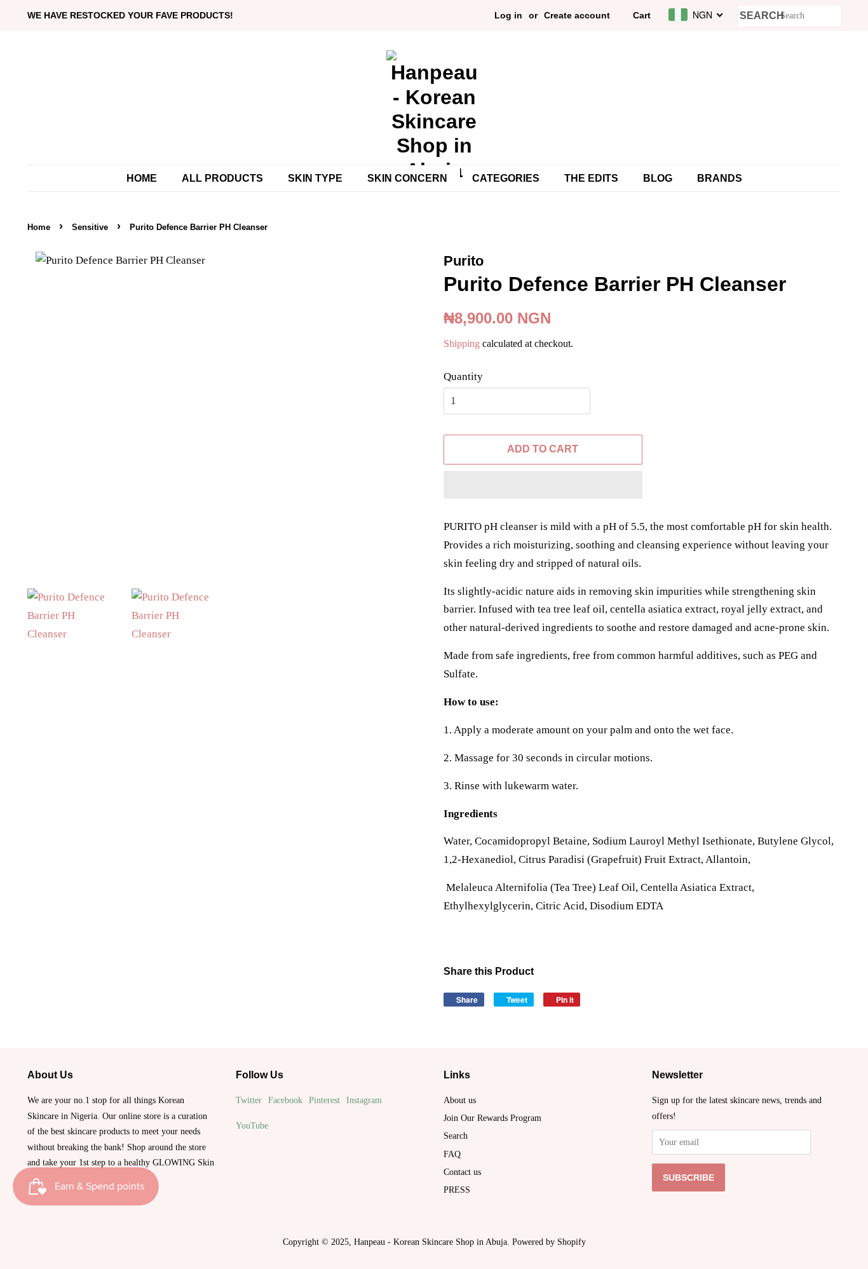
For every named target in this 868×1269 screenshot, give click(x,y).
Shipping (462, 343)
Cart (642, 15)
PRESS (457, 1189)
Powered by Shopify (549, 1242)
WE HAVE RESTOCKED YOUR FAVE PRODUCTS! (130, 15)
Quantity (463, 376)
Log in (508, 15)
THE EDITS (591, 178)
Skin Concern (407, 178)
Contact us (462, 1172)
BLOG (657, 178)
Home (141, 178)
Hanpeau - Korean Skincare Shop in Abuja (430, 1242)
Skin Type (315, 178)
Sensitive (90, 227)
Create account (577, 15)
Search (456, 1135)
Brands (719, 178)
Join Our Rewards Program (492, 1118)
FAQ (452, 1154)
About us (460, 1100)
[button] (543, 485)
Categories (505, 178)
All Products (222, 178)
